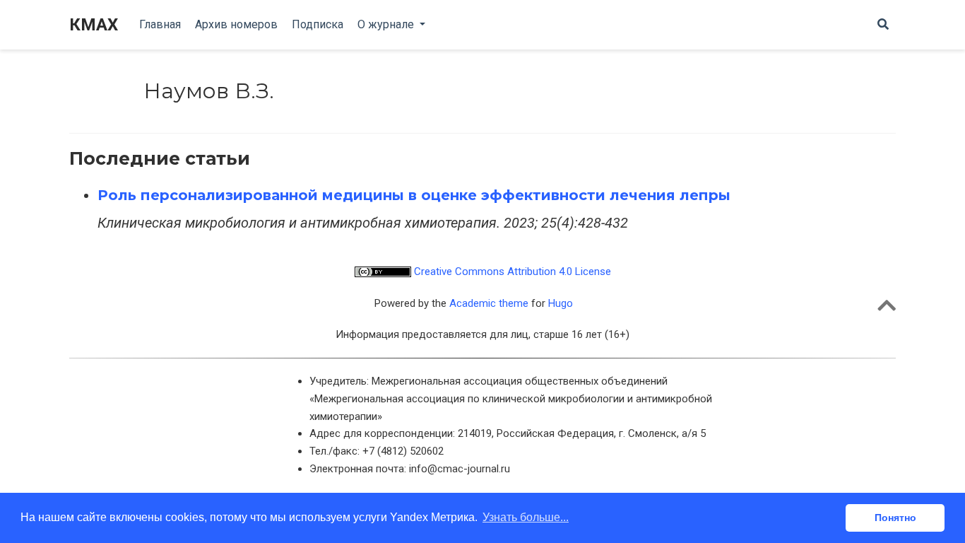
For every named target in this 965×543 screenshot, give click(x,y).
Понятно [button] (895, 517)
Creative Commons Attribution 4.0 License (511, 271)
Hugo (560, 303)
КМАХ (93, 25)
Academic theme (488, 303)
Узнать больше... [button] (525, 517)
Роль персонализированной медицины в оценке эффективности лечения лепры (413, 195)
